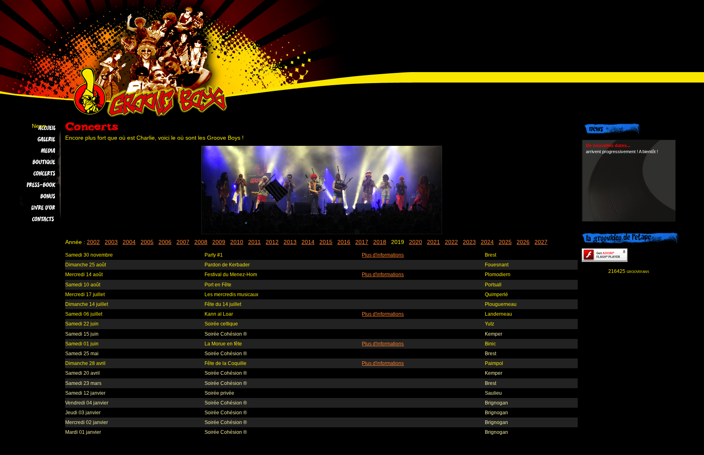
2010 (236, 242)
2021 (433, 242)
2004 (129, 242)
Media (33, 150)
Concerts (33, 173)
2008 (200, 242)
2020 (415, 242)
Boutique (33, 162)
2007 (182, 242)
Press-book (33, 185)
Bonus (33, 196)
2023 (469, 242)
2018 (379, 242)
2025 (505, 242)
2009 (218, 242)
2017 (361, 242)
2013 (290, 242)
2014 (308, 242)
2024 (487, 242)
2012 (272, 242)
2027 (541, 242)
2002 (93, 242)
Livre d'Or (33, 207)
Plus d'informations (383, 255)
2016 (343, 242)
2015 (325, 242)
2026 (523, 242)
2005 (147, 242)
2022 (451, 242)
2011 (254, 242)
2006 (165, 242)
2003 (111, 242)
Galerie (33, 139)
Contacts (33, 219)
